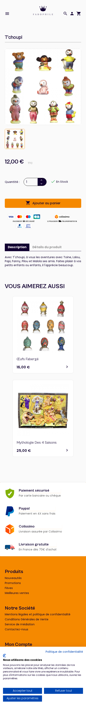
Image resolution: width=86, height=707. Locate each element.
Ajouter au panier (43, 202)
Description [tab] (17, 247)
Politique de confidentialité (64, 652)
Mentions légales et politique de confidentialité (37, 614)
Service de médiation (20, 624)
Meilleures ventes (17, 593)
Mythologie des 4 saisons (37, 442)
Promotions (13, 583)
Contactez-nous (16, 629)
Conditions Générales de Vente (26, 619)
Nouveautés (13, 578)
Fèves (9, 588)
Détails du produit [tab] (47, 247)
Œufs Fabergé (28, 359)
